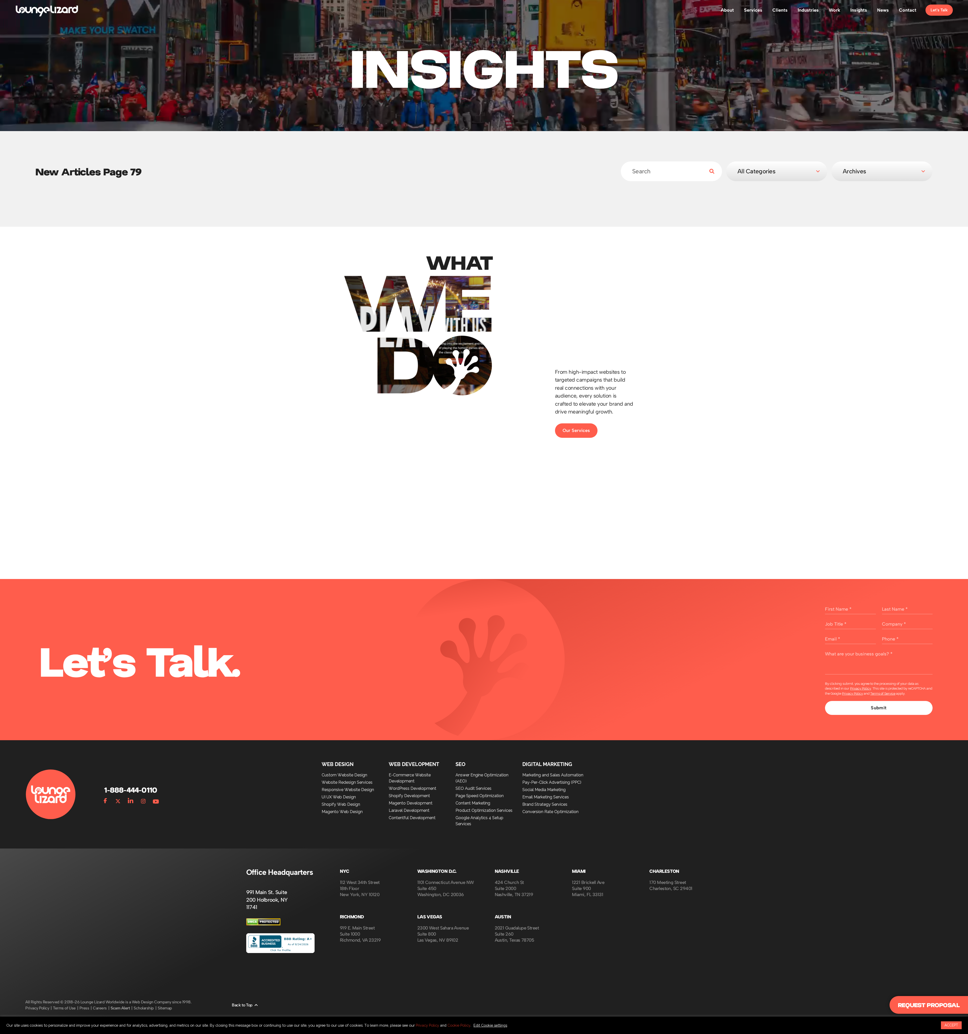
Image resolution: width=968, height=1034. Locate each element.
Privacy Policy (860, 688)
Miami (578, 871)
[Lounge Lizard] (47, 10)
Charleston (664, 871)
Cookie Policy (458, 1025)
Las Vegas (429, 917)
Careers (100, 1008)
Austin (503, 917)
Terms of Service (882, 693)
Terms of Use (64, 1008)
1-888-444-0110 (130, 790)
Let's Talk (939, 10)
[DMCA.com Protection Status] (263, 924)
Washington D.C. (437, 871)
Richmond (352, 917)
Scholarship (144, 1008)
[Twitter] (118, 800)
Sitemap (165, 1008)
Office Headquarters (279, 872)
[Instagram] (143, 800)
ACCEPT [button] (951, 1025)
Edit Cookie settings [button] (490, 1025)
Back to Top (242, 1005)
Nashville (507, 871)
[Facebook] (105, 800)
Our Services (576, 430)
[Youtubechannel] (156, 800)
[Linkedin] (131, 800)
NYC (344, 871)
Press (84, 1008)
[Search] (708, 171)
